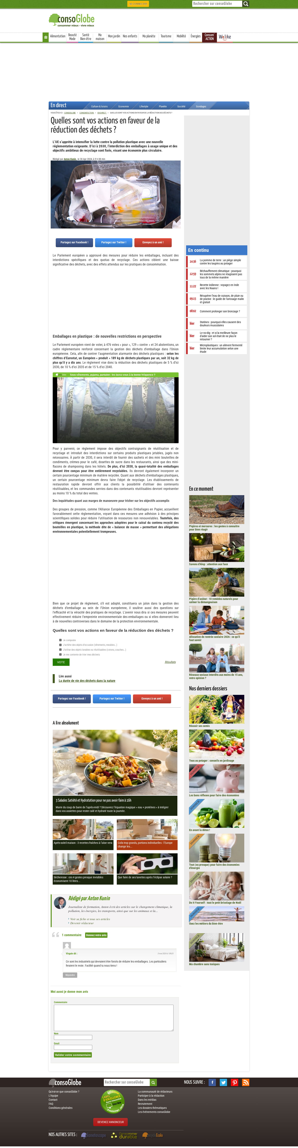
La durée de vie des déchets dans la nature (87, 681)
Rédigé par (89, 898)
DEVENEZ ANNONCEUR (111, 1122)
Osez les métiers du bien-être (206, 923)
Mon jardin (114, 36)
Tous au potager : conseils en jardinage (211, 760)
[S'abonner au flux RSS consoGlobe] (245, 1082)
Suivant (53, 180)
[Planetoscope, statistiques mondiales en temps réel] (94, 1136)
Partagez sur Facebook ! (74, 242)
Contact (53, 1099)
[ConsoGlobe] (72, 19)
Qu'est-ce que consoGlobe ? (64, 1091)
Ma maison (100, 37)
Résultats (170, 662)
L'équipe (53, 1095)
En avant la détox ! (199, 830)
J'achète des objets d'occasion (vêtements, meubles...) (89, 645)
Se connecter (138, 4)
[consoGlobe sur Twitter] (223, 1082)
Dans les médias (147, 1099)
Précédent (177, 180)
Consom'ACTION (209, 37)
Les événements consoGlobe (154, 1112)
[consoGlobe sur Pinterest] (234, 1082)
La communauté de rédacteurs (155, 1091)
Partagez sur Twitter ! (113, 242)
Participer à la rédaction (151, 1095)
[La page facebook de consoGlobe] (212, 1082)
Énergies (196, 36)
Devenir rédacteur (82, 923)
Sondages (201, 106)
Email (56, 1043)
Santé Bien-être (85, 37)
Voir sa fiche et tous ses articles (90, 919)
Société (181, 106)
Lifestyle (143, 106)
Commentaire (60, 1002)
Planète (163, 106)
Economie (123, 106)
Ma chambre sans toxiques (204, 964)
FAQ (51, 1103)
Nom (56, 1033)
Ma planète (149, 36)
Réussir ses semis (199, 726)
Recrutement (145, 1103)
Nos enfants (130, 36)
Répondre (70, 975)
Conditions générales (60, 1107)
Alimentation (57, 36)
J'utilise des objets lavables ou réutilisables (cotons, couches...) (94, 649)
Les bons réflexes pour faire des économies (214, 795)
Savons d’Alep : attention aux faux (208, 564)
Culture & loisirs (99, 106)
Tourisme (166, 36)
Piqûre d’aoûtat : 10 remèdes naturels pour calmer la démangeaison (213, 600)
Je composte (69, 640)
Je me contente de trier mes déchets (81, 654)
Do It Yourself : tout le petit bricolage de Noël (215, 902)
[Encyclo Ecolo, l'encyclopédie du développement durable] (153, 1136)
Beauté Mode (72, 37)
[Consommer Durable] (124, 1136)
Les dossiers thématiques (152, 1107)
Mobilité (181, 36)
